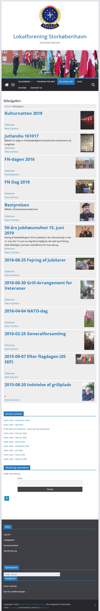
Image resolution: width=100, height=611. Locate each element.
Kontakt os (36, 88)
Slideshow (9, 124)
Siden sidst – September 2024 (17, 420)
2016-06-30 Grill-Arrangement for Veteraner (38, 285)
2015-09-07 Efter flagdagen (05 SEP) (35, 359)
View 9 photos (11, 197)
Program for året (46, 81)
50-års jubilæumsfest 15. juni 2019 (34, 230)
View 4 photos (11, 349)
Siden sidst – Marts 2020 (14, 454)
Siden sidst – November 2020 (16, 446)
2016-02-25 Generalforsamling (35, 333)
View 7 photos (11, 326)
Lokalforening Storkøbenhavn (50, 36)
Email (19, 478)
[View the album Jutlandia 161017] (87, 135)
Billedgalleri (66, 81)
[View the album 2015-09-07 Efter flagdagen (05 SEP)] (85, 355)
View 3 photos (11, 128)
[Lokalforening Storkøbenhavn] (50, 52)
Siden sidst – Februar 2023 (15, 437)
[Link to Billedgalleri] (88, 383)
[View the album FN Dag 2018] (85, 181)
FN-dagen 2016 (20, 159)
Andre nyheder (10, 586)
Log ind (7, 534)
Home (8, 106)
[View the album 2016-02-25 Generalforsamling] (89, 332)
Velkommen (24, 81)
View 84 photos (12, 174)
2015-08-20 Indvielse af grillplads (38, 384)
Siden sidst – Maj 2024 (13, 424)
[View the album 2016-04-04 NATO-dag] (89, 310)
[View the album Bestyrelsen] (87, 203)
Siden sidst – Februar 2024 (15, 433)
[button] (31, 81)
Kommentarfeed (11, 545)
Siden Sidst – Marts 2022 (14, 442)
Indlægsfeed (9, 540)
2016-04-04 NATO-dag (26, 311)
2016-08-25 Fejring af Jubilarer (35, 260)
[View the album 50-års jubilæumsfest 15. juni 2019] (85, 226)
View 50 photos (12, 399)
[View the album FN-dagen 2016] (85, 158)
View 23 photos (12, 275)
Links (79, 81)
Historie (22, 88)
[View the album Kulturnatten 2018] (87, 112)
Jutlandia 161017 (22, 136)
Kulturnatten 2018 (23, 113)
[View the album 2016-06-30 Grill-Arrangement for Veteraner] (87, 281)
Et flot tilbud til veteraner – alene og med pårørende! (27, 429)
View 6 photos (11, 377)
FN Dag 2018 (17, 182)
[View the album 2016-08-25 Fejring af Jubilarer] (85, 259)
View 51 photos (12, 252)
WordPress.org (10, 551)
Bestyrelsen (17, 205)
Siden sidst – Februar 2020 (15, 459)
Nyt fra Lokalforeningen (14, 591)
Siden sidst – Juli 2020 (13, 450)
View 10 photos (12, 220)
